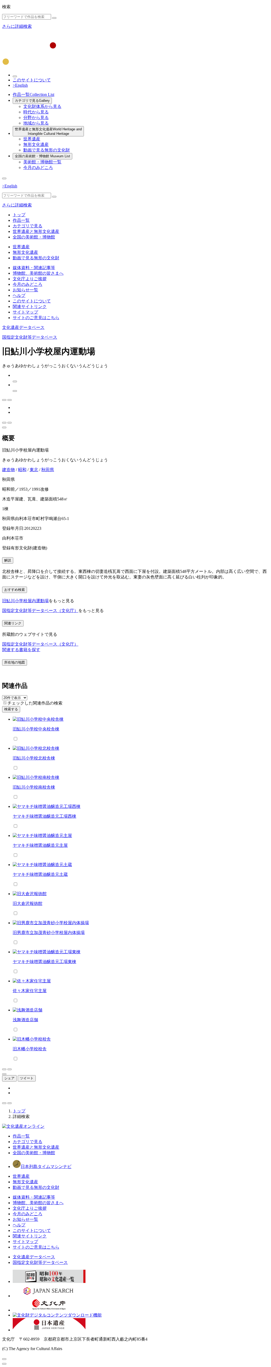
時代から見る (36, 112)
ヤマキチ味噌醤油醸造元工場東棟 (44, 961)
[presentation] (5, 703)
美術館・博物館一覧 (42, 162)
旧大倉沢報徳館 (27, 903)
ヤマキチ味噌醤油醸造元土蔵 (40, 874)
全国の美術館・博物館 (42, 156)
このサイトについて (32, 80)
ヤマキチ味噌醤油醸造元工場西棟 (44, 816)
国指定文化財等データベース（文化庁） (40, 610)
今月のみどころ (38, 167)
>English (20, 85)
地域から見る (36, 123)
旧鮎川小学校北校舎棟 (34, 758)
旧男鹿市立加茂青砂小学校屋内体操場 (49, 932)
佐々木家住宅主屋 (30, 990)
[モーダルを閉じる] (4, 1359)
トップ (19, 215)
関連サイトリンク (30, 306)
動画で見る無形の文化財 (46, 150)
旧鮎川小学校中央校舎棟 (36, 729)
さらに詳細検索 (17, 26)
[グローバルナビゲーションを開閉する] (4, 178)
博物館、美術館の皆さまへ (38, 273)
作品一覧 (33, 94)
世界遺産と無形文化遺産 (48, 131)
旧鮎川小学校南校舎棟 (34, 787)
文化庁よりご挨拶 (30, 279)
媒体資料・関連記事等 (34, 267)
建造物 (8, 469)
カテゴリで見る (32, 101)
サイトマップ (25, 312)
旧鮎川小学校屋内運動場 (25, 601)
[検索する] (54, 18)
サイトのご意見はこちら (36, 317)
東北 (34, 469)
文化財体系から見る (42, 106)
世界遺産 (31, 139)
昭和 (22, 469)
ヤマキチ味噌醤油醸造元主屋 (40, 845)
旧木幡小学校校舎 (30, 1049)
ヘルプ (19, 295)
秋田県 (47, 469)
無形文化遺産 (36, 144)
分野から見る (36, 117)
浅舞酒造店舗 (25, 1020)
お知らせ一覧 (25, 290)
